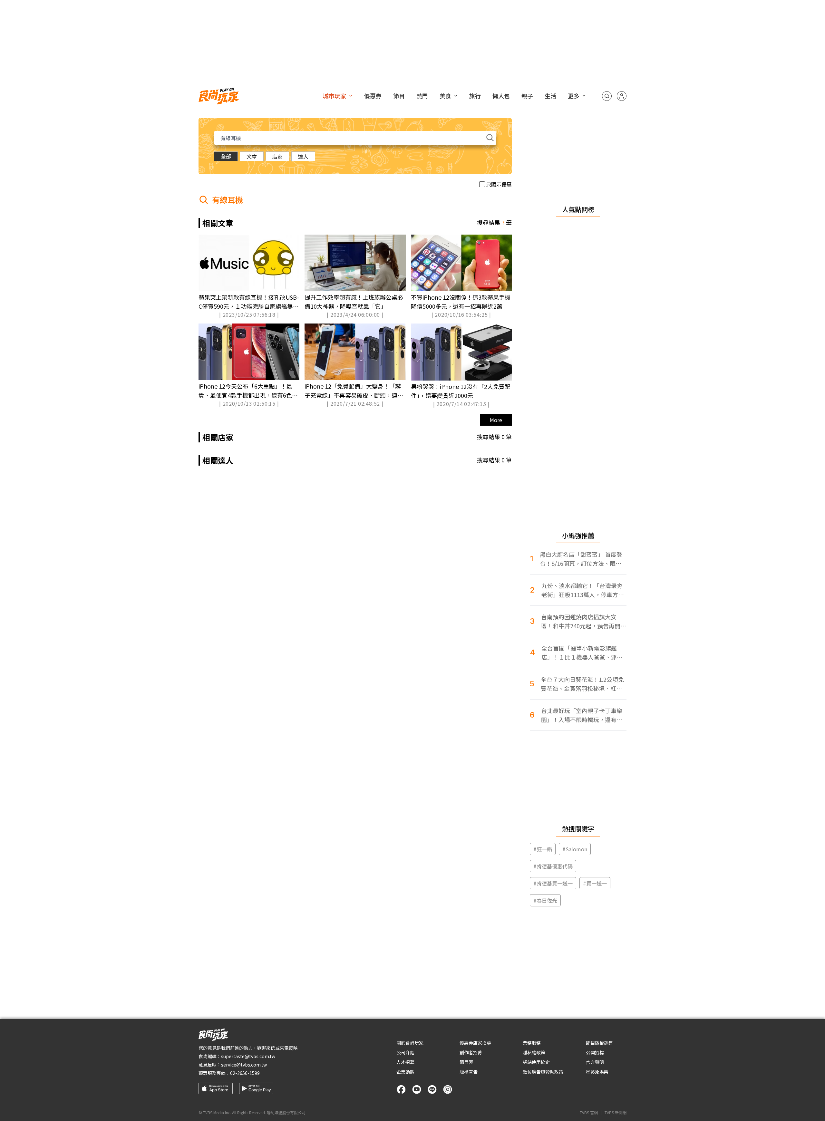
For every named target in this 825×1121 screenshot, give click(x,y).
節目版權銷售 (599, 1042)
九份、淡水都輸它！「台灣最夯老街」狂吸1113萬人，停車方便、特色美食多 (582, 590)
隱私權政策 (534, 1052)
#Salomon (574, 849)
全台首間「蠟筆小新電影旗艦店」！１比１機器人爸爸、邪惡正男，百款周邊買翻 (582, 653)
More (496, 420)
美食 (445, 96)
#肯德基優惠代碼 (553, 866)
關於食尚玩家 (409, 1042)
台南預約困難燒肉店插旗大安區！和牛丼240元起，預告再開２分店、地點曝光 (583, 621)
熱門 (422, 96)
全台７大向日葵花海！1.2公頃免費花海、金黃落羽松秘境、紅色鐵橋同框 (582, 684)
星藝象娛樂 (597, 1071)
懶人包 (501, 96)
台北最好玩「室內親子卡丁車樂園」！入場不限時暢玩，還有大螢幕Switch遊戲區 (581, 715)
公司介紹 (405, 1052)
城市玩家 (334, 96)
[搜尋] (607, 96)
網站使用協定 (536, 1062)
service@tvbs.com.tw (244, 1064)
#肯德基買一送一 (553, 883)
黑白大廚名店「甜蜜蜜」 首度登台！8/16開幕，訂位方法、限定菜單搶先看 (581, 559)
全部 (226, 156)
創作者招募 (471, 1052)
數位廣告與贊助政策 (543, 1071)
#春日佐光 (545, 900)
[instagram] (447, 1089)
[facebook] (401, 1089)
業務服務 (532, 1042)
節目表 (466, 1062)
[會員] (621, 96)
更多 (573, 96)
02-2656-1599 (245, 1073)
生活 (550, 96)
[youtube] (417, 1089)
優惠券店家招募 (475, 1042)
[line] (432, 1089)
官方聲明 (595, 1062)
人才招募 (405, 1062)
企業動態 (405, 1071)
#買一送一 (595, 883)
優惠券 (373, 96)
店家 (277, 156)
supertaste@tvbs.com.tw (248, 1056)
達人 (303, 156)
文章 (252, 156)
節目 (399, 96)
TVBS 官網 (589, 1112)
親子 (527, 96)
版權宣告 (469, 1071)
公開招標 (595, 1052)
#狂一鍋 (542, 849)
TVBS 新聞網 (615, 1112)
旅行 (475, 96)
